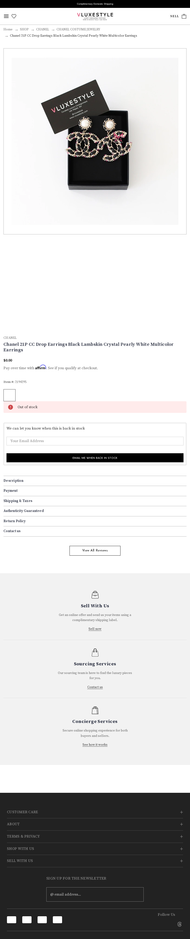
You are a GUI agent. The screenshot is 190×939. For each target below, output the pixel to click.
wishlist (9, 395)
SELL (174, 16)
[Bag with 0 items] (184, 16)
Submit (137, 894)
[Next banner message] (184, 4)
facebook (153, 924)
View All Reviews (95, 550)
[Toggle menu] (6, 16)
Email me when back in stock (95, 458)
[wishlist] (14, 16)
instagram (166, 924)
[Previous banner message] (6, 4)
